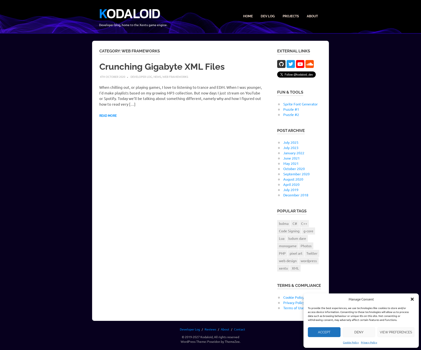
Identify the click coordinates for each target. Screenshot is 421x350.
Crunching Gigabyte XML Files (162, 66)
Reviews (210, 329)
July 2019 (290, 189)
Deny (359, 332)
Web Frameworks (175, 76)
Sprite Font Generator (300, 104)
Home (248, 16)
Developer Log (141, 76)
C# (295, 223)
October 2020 (294, 168)
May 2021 (291, 163)
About (312, 16)
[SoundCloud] (309, 64)
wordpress (309, 260)
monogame (288, 245)
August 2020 (293, 179)
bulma (284, 223)
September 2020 (296, 174)
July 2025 (290, 142)
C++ (304, 223)
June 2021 (291, 158)
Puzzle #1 (291, 109)
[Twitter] (291, 64)
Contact (239, 329)
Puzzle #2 (291, 114)
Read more (108, 115)
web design (288, 260)
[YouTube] (300, 64)
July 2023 (290, 147)
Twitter (312, 253)
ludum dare (297, 238)
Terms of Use (293, 308)
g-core (308, 231)
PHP (282, 253)
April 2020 (291, 184)
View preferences (396, 332)
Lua (281, 238)
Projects (291, 16)
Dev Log (268, 16)
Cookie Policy (351, 342)
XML (295, 268)
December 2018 (295, 195)
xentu (283, 268)
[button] (412, 299)
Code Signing (289, 231)
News (157, 76)
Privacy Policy (369, 342)
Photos (306, 245)
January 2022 (293, 153)
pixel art (296, 253)
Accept (324, 332)
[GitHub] (281, 64)
